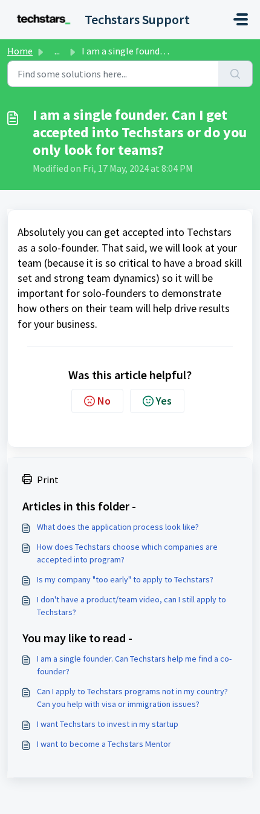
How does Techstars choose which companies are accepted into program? (127, 553)
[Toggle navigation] (241, 19)
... (57, 51)
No (104, 401)
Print (48, 480)
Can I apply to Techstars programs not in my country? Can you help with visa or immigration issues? (132, 697)
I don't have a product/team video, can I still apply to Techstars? (131, 605)
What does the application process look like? (118, 526)
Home (20, 51)
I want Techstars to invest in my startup (107, 723)
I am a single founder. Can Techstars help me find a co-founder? (134, 665)
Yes (164, 401)
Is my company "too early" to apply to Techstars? (125, 579)
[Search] (235, 73)
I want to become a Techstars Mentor (104, 743)
